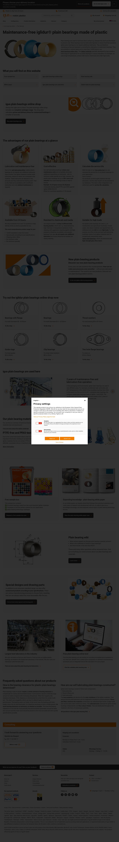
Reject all (52, 438)
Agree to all (67, 438)
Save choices (59, 442)
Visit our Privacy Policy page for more (44, 416)
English (36, 400)
